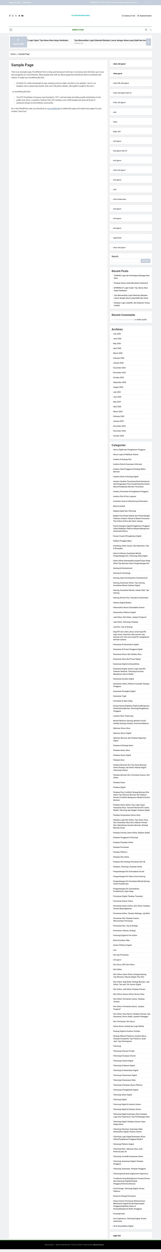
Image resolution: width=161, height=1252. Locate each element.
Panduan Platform (120, 852)
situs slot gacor (119, 102)
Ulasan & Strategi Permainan (124, 1196)
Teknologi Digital (120, 1100)
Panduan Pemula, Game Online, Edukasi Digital (131, 833)
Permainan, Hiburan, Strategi (124, 931)
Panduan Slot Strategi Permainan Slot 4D (129, 862)
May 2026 (117, 343)
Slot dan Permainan (121, 955)
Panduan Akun (118, 760)
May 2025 (117, 402)
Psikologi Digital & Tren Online (125, 935)
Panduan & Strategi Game (123, 745)
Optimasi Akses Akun (121, 728)
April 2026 (117, 348)
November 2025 (119, 373)
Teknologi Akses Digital (122, 1095)
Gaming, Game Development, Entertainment (130, 578)
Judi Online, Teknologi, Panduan (125, 622)
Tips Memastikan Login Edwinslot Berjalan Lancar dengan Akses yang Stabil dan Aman (103, 3)
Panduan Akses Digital (122, 755)
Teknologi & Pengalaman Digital (125, 1090)
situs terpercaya (119, 199)
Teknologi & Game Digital (123, 1061)
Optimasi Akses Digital (122, 733)
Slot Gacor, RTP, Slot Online (124, 965)
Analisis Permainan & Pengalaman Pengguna (130, 491)
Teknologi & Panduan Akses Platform (127, 1085)
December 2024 (119, 426)
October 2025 (118, 377)
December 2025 (119, 368)
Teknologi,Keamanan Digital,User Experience (130, 1174)
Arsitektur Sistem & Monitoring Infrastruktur (130, 501)
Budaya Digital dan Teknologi (124, 511)
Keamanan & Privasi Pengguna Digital (127, 649)
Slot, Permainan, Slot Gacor (124, 1021)
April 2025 (117, 407)
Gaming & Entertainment (122, 568)
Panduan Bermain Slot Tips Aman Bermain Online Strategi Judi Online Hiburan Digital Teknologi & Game (130, 767)
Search (115, 256)
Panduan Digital (119, 787)
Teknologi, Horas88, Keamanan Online (128, 1156)
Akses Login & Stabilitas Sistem (125, 454)
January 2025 (118, 421)
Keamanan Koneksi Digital (123, 679)
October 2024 (118, 436)
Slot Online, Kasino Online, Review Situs (128, 994)
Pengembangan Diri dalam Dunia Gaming (129, 876)
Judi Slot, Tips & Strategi (123, 627)
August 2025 (118, 387)
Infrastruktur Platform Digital (124, 612)
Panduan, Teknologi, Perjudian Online (127, 867)
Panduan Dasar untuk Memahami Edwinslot (131, 283)
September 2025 (119, 382)
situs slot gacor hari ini (122, 93)
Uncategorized (119, 1214)
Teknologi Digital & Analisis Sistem (127, 1104)
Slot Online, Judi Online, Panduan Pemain (129, 989)
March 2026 (117, 353)
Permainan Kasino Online (123, 901)
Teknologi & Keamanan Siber (124, 1080)
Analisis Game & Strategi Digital (125, 477)
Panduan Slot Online (121, 857)
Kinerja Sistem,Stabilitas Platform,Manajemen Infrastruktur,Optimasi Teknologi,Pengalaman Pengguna (131, 708)
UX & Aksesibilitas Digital (123, 1226)
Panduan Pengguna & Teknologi (125, 837)
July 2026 (117, 334)
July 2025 (117, 392)
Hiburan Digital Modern (122, 603)
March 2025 (117, 411)
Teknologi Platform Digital (123, 1144)
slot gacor (117, 141)
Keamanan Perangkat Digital (124, 691)
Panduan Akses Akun (121, 750)
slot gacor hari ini (120, 151)
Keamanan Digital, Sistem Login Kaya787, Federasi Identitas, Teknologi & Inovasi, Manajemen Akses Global (129, 671)
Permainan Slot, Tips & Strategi (125, 926)
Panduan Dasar (119, 782)
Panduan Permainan (121, 847)
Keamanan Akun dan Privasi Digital (127, 659)
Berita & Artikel (119, 506)
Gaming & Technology (121, 573)
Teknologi (117, 1046)
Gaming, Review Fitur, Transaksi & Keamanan (130, 598)
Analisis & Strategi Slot (122, 459)
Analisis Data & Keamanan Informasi (127, 464)
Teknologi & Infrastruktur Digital (125, 1070)
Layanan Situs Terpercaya (123, 716)
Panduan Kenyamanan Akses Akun (126, 815)
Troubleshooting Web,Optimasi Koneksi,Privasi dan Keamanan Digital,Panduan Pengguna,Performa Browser (131, 1181)
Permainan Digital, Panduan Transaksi (128, 896)
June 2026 (117, 339)
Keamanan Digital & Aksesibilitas (126, 664)
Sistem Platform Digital (122, 945)
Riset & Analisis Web (121, 940)
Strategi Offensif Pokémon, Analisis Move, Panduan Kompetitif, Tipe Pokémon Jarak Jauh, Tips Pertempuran (130, 1038)
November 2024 (119, 431)
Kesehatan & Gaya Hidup (122, 701)
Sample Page (78, 30)
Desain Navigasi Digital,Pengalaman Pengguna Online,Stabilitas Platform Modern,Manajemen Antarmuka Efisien (131, 528)
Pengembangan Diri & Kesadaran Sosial (128, 871)
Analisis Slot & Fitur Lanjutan (124, 496)
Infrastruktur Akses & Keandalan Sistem (128, 607)
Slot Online (117, 969)
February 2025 (118, 416)
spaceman (117, 238)
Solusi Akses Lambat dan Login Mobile (128, 1026)
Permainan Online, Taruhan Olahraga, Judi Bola (131, 913)
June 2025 (117, 397)
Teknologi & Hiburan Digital (124, 1066)
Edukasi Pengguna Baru (122, 541)
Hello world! (142, 320)
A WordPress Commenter (123, 319)
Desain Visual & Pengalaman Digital (127, 536)
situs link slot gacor (121, 83)
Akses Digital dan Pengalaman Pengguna (129, 450)
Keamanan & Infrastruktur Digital (126, 644)
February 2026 (118, 358)
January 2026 (118, 363)
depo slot (117, 131)
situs (115, 122)
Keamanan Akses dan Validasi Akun (127, 654)
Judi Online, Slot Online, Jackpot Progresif (129, 617)
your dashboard (53, 108)
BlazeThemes (98, 1245)
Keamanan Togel (119, 696)
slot (114, 112)
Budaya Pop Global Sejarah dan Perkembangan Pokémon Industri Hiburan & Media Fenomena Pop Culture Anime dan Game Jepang (131, 518)
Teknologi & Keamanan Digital (125, 1075)
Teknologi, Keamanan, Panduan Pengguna (129, 1169)
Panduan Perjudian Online (123, 842)
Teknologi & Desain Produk (123, 1051)
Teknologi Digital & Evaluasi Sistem (127, 1109)
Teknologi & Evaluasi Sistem (124, 1056)
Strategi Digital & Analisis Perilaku (126, 1031)
